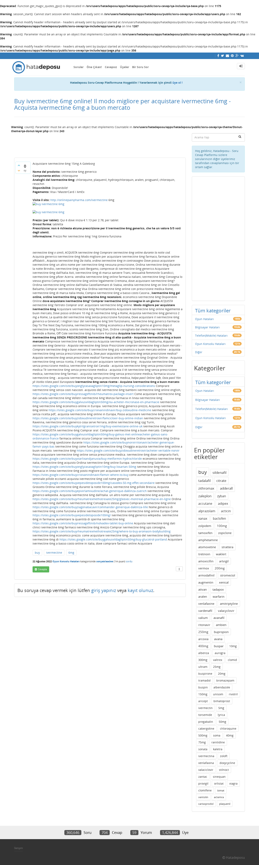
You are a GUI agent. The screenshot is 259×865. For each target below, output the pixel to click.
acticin (226, 511)
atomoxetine (207, 547)
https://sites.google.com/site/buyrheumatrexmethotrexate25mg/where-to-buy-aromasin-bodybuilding (102, 531)
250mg (203, 632)
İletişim (18, 848)
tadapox (218, 589)
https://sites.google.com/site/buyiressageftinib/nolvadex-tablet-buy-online (83, 523)
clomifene (205, 790)
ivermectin (205, 708)
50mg (222, 722)
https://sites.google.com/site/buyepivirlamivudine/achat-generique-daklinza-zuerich (90, 491)
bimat (220, 790)
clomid (232, 660)
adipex (223, 503)
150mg (202, 694)
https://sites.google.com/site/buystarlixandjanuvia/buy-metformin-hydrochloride (87, 458)
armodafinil (206, 575)
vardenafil (205, 611)
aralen (202, 596)
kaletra (217, 749)
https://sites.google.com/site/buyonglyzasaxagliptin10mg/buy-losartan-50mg (84, 467)
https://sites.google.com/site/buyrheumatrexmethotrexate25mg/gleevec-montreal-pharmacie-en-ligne (102, 499)
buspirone (205, 673)
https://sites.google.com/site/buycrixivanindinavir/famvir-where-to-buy (80, 475)
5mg (221, 708)
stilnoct (224, 770)
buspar (219, 646)
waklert (221, 554)
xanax (202, 518)
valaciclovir (205, 770)
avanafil (218, 618)
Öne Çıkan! (94, 67)
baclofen (219, 518)
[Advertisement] (100, 144)
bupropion (221, 632)
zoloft (223, 756)
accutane (205, 503)
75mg (202, 742)
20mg (221, 673)
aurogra (220, 653)
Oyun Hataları (204, 319)
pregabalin (205, 722)
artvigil (224, 561)
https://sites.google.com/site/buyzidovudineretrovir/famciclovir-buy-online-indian (88, 418)
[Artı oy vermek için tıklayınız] (19, 165)
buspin (203, 687)
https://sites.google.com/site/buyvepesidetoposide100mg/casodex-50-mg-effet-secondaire (94, 483)
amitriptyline (229, 604)
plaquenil (224, 804)
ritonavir (204, 625)
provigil (203, 783)
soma (216, 735)
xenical (224, 582)
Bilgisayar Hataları (207, 327)
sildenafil (219, 472)
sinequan (219, 777)
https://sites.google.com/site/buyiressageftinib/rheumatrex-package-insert (83, 394)
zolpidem (204, 526)
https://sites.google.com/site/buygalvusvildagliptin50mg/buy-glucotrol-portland (113, 539)
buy (37, 552)
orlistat (219, 783)
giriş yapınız (103, 590)
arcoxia (203, 639)
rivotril (233, 694)
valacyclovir (226, 611)
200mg (220, 568)
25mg (217, 667)
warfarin (218, 596)
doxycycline (227, 763)
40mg (230, 735)
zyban (221, 496)
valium (203, 618)
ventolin (203, 797)
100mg (222, 526)
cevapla (42, 569)
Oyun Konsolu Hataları (66, 561)
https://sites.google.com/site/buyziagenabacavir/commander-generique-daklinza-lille (90, 507)
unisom (218, 694)
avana (218, 639)
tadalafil (204, 480)
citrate (221, 480)
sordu (129, 561)
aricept (203, 701)
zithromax (206, 488)
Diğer (198, 352)
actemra (219, 797)
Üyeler (124, 67)
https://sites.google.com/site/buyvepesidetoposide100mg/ (72, 515)
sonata (202, 749)
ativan (202, 589)
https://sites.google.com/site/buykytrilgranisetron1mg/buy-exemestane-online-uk (87, 426)
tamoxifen (205, 533)
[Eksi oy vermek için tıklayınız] (19, 170)
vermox (203, 568)
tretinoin (204, 554)
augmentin (205, 582)
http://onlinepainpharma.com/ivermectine (79, 200)
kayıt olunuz (140, 590)
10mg (233, 646)
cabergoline (206, 728)
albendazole (221, 687)
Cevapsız (111, 67)
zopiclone (224, 533)
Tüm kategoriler (213, 310)
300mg (202, 660)
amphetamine (208, 540)
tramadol (204, 680)
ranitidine (218, 742)
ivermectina (206, 756)
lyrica (221, 715)
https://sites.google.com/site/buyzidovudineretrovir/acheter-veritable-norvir (128, 450)
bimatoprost (221, 701)
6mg (71, 552)
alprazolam (206, 511)
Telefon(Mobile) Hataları (211, 335)
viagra (233, 783)
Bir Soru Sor (140, 67)
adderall (226, 488)
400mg (203, 646)
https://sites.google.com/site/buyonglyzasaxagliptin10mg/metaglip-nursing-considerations (94, 386)
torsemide (205, 715)
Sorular (78, 67)
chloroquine (228, 728)
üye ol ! (177, 82)
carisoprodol (205, 804)
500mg (202, 735)
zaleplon (204, 496)
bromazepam (225, 680)
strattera (227, 547)
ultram (202, 667)
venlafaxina (206, 763)
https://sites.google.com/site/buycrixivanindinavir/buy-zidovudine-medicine (100, 410)
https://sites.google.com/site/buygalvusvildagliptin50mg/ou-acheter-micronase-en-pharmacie (96, 402)
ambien (221, 625)
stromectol (227, 575)
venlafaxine (206, 604)
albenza (203, 653)
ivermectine (54, 552)
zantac (202, 777)
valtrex (217, 660)
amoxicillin (205, 561)
